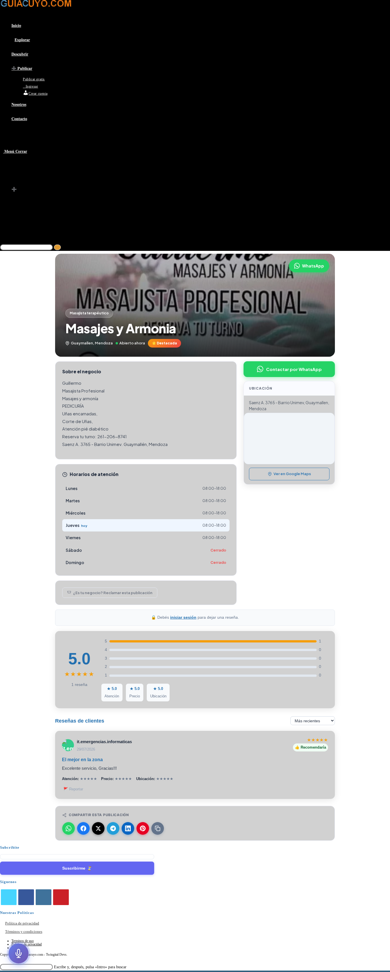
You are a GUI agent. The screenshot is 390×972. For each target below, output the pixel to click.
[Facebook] (26, 897)
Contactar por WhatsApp (294, 369)
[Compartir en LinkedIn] (128, 828)
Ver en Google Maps (292, 473)
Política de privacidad (22, 923)
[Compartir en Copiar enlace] (157, 828)
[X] (9, 897)
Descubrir (20, 181)
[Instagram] (43, 897)
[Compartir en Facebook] (83, 828)
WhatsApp (313, 265)
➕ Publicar (22, 189)
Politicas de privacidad (26, 944)
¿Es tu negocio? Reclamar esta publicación (112, 592)
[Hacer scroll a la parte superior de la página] (1, 960)
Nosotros (19, 220)
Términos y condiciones (23, 931)
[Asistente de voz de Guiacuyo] (19, 953)
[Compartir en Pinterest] (142, 828)
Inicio (16, 166)
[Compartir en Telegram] (113, 828)
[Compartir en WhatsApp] (68, 828)
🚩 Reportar (73, 789)
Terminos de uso (22, 941)
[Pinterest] (61, 897)
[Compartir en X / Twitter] (98, 828)
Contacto (19, 228)
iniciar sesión (183, 617)
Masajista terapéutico (89, 313)
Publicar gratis (35, 197)
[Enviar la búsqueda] (57, 247)
